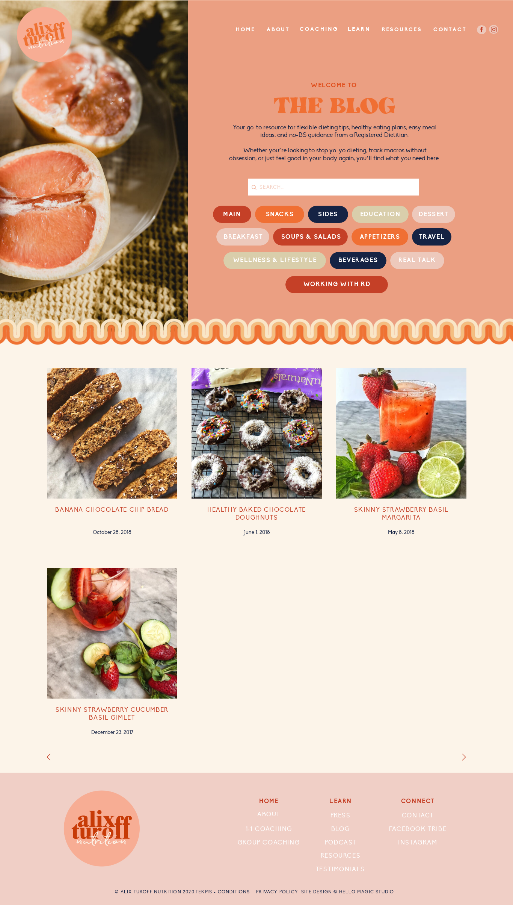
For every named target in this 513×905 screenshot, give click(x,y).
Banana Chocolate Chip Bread (112, 510)
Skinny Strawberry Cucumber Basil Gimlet (112, 714)
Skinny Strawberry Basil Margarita (401, 513)
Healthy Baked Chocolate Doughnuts (256, 513)
